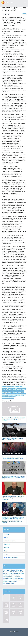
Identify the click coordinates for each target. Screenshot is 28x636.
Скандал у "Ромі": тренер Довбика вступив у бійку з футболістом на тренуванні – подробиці (13, 419)
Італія (13, 386)
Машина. (21, 578)
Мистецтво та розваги (10, 541)
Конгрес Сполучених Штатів (13, 390)
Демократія (4, 390)
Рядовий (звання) (11, 396)
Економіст (19, 389)
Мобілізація (8, 386)
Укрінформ (16, 578)
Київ (11, 571)
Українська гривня (8, 580)
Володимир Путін (18, 580)
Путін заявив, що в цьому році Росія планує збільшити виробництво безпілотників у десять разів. (13, 498)
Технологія (7, 544)
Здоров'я (6, 547)
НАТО (9, 581)
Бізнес (5, 537)
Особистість (14, 393)
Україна (8, 570)
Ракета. (5, 581)
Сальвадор (23, 393)
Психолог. (4, 392)
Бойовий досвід (5, 389)
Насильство (9, 392)
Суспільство (4, 388)
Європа (10, 573)
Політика (6, 534)
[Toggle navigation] (25, 2)
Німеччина (14, 581)
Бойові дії (22, 390)
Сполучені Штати (18, 386)
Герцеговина (4, 396)
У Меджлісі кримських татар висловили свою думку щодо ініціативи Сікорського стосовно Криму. (13, 477)
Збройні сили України (18, 571)
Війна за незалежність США (7, 398)
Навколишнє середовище (11, 557)
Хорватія (23, 389)
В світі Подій (8, 2)
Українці (13, 570)
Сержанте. (8, 393)
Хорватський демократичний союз (9, 395)
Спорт (5, 551)
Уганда (18, 393)
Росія (4, 570)
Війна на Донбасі (12, 389)
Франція (24, 388)
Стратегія (15, 392)
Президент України (8, 576)
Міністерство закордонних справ (15, 388)
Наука (5, 554)
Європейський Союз (13, 575)
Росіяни (5, 573)
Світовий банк (20, 392)
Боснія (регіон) (20, 395)
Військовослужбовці (8, 583)
